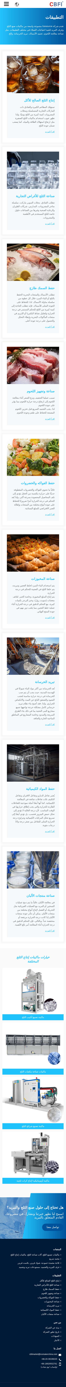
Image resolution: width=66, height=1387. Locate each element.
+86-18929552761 (49, 1364)
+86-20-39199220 (49, 1359)
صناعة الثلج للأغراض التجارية (46, 1285)
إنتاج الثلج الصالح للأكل (49, 1281)
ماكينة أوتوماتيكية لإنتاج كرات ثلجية (33, 1180)
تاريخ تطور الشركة (51, 1332)
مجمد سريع (54, 1259)
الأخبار (56, 1340)
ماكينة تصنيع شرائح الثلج (33, 1126)
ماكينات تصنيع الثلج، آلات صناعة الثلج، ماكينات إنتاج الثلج (35, 1255)
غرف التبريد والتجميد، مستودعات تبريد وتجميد (39, 1267)
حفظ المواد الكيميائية (50, 1310)
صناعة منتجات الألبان (50, 1314)
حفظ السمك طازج (51, 1289)
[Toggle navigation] (6, 4)
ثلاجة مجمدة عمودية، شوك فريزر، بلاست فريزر (38, 1263)
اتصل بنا (57, 1348)
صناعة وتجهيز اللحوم (50, 1293)
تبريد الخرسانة (53, 1306)
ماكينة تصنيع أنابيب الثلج (33, 1017)
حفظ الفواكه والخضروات (48, 1297)
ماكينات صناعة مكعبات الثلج (33, 1071)
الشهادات (55, 1336)
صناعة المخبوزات (51, 1301)
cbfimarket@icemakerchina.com (43, 1354)
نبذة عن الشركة (52, 1328)
